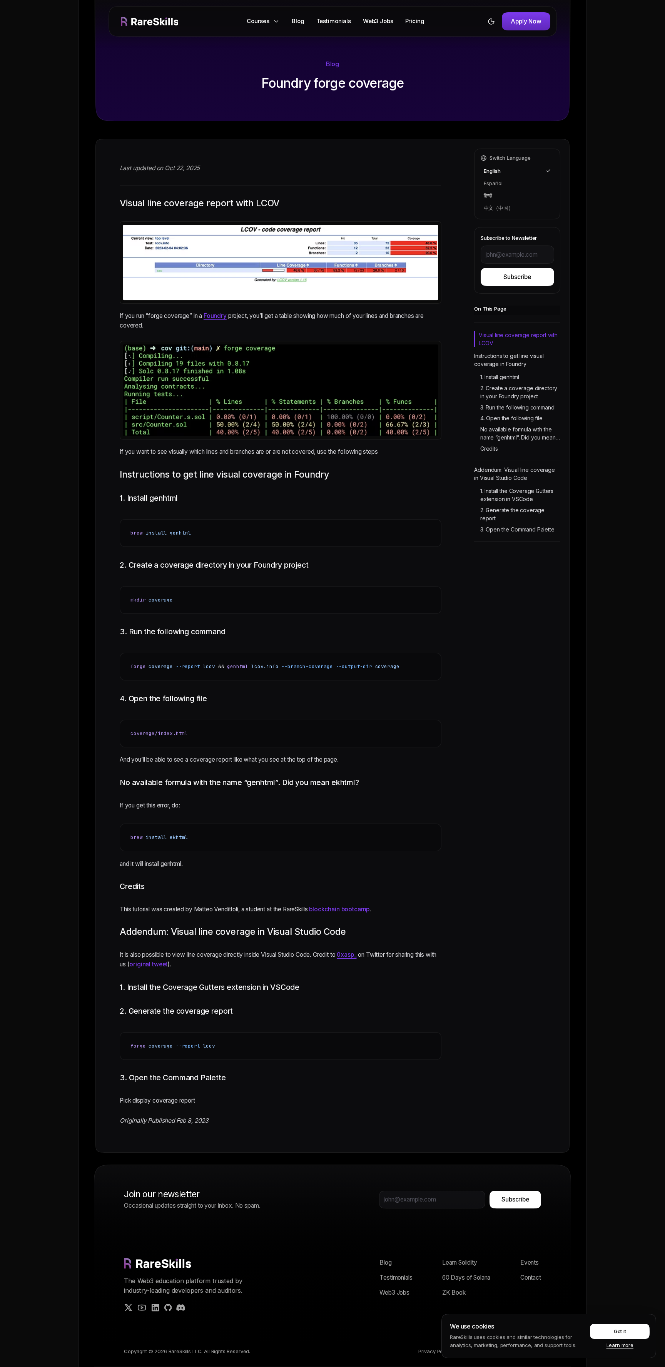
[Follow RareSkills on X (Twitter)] (128, 1307)
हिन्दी (488, 195)
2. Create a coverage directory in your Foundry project (518, 392)
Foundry (215, 315)
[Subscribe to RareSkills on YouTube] (141, 1307)
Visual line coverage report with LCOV (518, 339)
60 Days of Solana (466, 1277)
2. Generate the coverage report (512, 514)
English (492, 171)
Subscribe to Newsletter (509, 238)
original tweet (148, 964)
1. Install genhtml (499, 377)
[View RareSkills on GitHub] (168, 1307)
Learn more (620, 1345)
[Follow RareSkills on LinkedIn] (155, 1307)
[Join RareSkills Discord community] (180, 1307)
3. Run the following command (517, 407)
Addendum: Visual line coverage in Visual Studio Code (514, 473)
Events (529, 1262)
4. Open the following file (511, 418)
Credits (489, 448)
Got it (620, 1331)
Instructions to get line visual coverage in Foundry (508, 360)
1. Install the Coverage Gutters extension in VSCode (516, 495)
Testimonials (333, 21)
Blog (298, 21)
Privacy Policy (434, 1351)
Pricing (414, 21)
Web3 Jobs (378, 21)
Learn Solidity (459, 1262)
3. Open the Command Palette (517, 529)
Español (493, 183)
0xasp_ (346, 954)
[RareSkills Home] (150, 21)
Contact (530, 1277)
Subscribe (517, 277)
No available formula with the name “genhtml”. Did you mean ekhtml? (518, 433)
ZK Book (454, 1292)
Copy (429, 527)
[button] (263, 21)
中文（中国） (498, 208)
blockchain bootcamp (339, 909)
